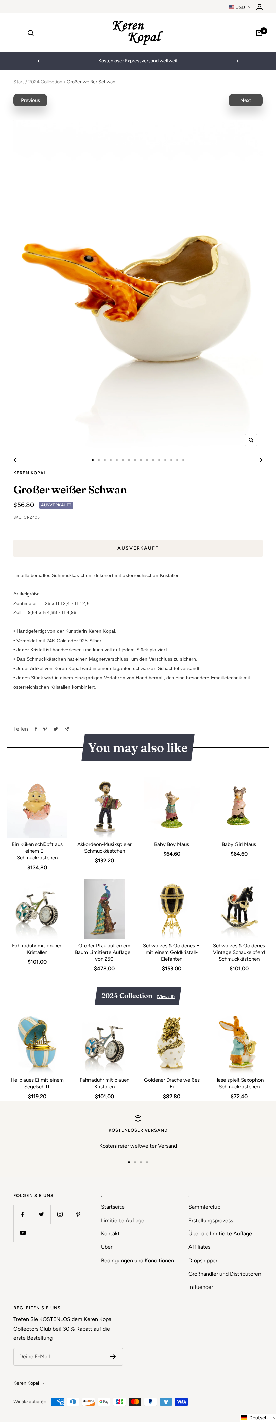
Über (106, 1247)
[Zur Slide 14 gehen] (171, 460)
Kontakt (110, 1233)
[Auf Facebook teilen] (36, 729)
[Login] (259, 7)
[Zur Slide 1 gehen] (93, 460)
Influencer (200, 1287)
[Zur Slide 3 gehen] (105, 460)
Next (245, 100)
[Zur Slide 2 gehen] (99, 460)
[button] (258, 1418)
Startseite (113, 1207)
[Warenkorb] (259, 33)
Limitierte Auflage (122, 1220)
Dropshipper (202, 1260)
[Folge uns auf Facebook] (22, 1214)
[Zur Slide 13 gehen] (165, 460)
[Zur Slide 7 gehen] (129, 460)
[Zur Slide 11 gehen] (153, 460)
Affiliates (199, 1247)
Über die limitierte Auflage (220, 1233)
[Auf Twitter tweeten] (56, 729)
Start (18, 82)
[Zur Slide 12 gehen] (159, 460)
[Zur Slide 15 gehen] (177, 460)
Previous (30, 100)
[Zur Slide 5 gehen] (117, 460)
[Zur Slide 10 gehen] (147, 460)
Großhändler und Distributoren (224, 1274)
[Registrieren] (113, 1356)
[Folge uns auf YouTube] (22, 1233)
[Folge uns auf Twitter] (41, 1214)
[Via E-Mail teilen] (67, 729)
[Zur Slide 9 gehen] (141, 460)
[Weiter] (260, 460)
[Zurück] (16, 460)
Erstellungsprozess (210, 1220)
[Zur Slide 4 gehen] (111, 460)
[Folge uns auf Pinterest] (78, 1214)
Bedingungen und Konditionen (137, 1260)
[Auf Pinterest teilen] (45, 729)
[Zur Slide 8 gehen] (135, 460)
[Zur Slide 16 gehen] (183, 460)
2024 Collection (45, 82)
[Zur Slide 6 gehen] (123, 460)
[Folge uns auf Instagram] (59, 1214)
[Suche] (31, 33)
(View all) (166, 996)
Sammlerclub (204, 1207)
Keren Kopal (29, 472)
